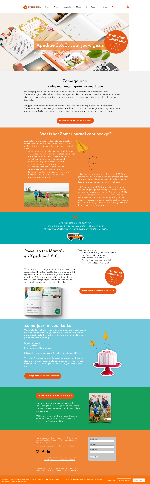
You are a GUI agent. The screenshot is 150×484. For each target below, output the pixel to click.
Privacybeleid (21, 481)
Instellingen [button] (111, 480)
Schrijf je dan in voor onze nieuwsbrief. (59, 460)
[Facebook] (43, 452)
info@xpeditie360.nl (55, 440)
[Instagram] (38, 452)
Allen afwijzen (124, 480)
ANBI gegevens (70, 468)
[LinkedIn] (48, 452)
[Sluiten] (147, 480)
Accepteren (138, 480)
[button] (127, 7)
